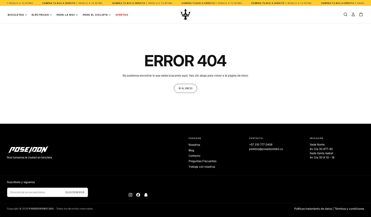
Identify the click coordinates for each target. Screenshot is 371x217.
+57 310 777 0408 (260, 144)
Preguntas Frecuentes (202, 161)
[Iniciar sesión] (353, 14)
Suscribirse (75, 192)
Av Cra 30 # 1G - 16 (322, 157)
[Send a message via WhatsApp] (363, 182)
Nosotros (194, 144)
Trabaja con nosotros (202, 166)
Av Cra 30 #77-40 (321, 149)
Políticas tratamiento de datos (313, 208)
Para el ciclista (95, 14)
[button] (345, 14)
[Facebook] (138, 195)
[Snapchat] (146, 195)
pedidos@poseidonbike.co (266, 149)
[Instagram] (130, 195)
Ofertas (122, 14)
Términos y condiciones (349, 208)
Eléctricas (40, 14)
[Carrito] (361, 14)
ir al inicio (185, 88)
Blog (191, 150)
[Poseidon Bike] (28, 150)
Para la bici (66, 14)
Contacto (194, 155)
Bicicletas (16, 14)
